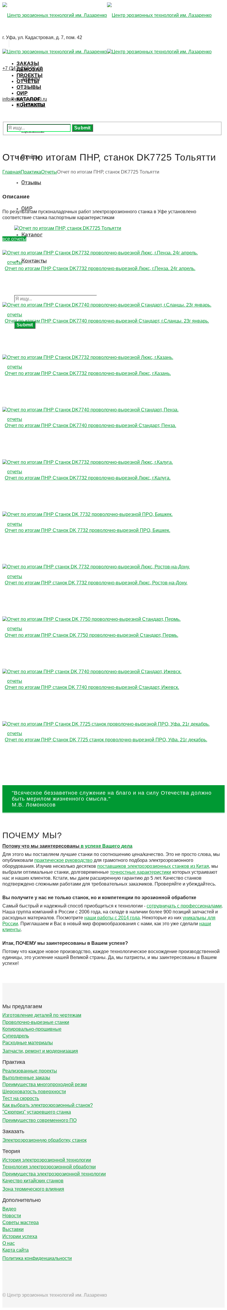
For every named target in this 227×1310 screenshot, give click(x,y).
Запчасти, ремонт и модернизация (40, 1051)
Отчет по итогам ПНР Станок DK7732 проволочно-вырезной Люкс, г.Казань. (88, 373)
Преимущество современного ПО (39, 1120)
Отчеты (49, 171)
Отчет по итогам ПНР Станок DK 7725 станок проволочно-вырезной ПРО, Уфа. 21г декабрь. (106, 739)
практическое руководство (63, 860)
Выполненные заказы (26, 1077)
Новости (11, 1215)
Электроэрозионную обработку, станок (44, 1140)
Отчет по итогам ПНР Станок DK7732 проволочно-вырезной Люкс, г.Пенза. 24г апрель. (100, 268)
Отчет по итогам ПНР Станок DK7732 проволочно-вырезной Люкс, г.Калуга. (88, 477)
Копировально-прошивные (31, 1029)
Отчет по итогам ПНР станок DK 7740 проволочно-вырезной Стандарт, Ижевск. (92, 687)
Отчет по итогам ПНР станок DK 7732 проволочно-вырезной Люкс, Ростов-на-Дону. (96, 582)
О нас (8, 1243)
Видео (9, 1208)
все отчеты (14, 238)
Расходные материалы (27, 1042)
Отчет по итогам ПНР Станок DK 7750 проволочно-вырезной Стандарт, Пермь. (91, 635)
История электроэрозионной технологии (46, 1160)
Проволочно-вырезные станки (35, 1022)
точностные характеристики (140, 872)
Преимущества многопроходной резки (44, 1084)
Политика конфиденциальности (37, 1258)
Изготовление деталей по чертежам (41, 1015)
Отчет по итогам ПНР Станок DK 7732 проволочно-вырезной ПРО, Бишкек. (87, 530)
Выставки (13, 1229)
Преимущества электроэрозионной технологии (54, 1173)
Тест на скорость (20, 1098)
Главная (11, 171)
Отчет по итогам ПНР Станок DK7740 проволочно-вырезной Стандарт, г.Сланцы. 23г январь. (107, 320)
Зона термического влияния (33, 1189)
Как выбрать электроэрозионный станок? (47, 1105)
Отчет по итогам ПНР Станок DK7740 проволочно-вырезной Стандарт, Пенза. (90, 425)
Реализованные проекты (29, 1070)
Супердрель (15, 1035)
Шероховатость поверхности (34, 1091)
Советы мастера (20, 1222)
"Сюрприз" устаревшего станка (36, 1112)
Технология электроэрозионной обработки (49, 1166)
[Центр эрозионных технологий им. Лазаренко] (107, 15)
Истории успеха (19, 1236)
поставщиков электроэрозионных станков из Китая (153, 866)
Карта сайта (15, 1250)
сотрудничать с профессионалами (184, 905)
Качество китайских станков (33, 1180)
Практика (31, 171)
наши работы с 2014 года (112, 917)
